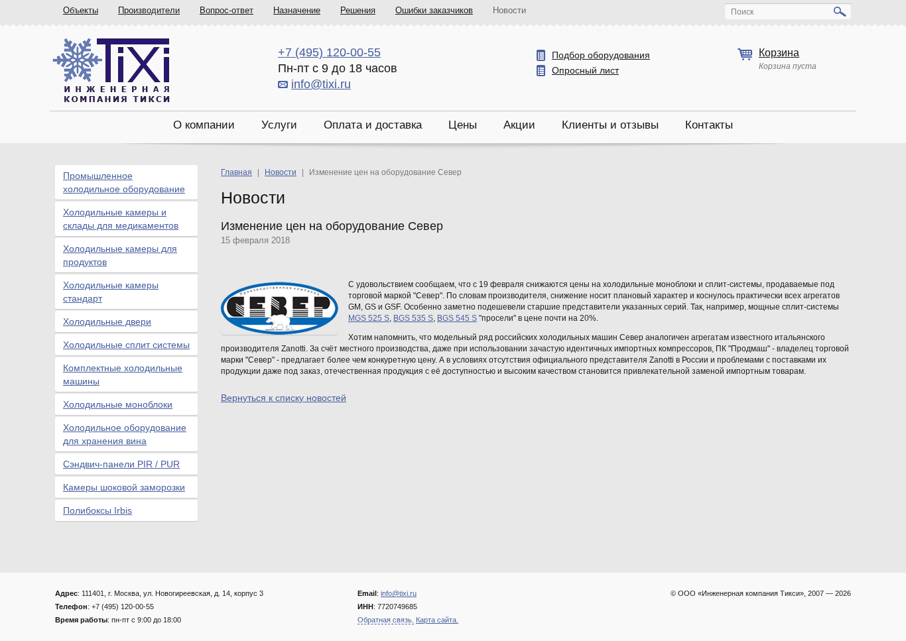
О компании (204, 125)
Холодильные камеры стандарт (111, 292)
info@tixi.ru (321, 84)
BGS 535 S (413, 318)
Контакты (709, 125)
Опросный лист (585, 70)
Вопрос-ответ (226, 10)
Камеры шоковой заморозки (124, 487)
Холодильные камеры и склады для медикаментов (120, 219)
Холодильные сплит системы (126, 344)
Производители (149, 10)
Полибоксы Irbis (97, 510)
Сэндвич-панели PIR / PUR (121, 464)
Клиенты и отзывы (610, 125)
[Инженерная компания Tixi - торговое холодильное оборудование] (111, 69)
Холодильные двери (107, 321)
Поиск (742, 12)
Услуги (279, 125)
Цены (462, 125)
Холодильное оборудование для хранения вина (124, 434)
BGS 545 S (457, 318)
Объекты (80, 10)
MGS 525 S (368, 318)
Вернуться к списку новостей (283, 397)
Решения (357, 10)
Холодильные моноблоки (117, 404)
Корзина (779, 52)
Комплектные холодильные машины (122, 374)
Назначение (296, 10)
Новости (509, 10)
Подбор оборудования (601, 55)
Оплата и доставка (373, 125)
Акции (519, 125)
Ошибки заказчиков (434, 10)
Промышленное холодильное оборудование (124, 182)
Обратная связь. (385, 620)
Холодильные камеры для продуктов (120, 255)
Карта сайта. (437, 620)
